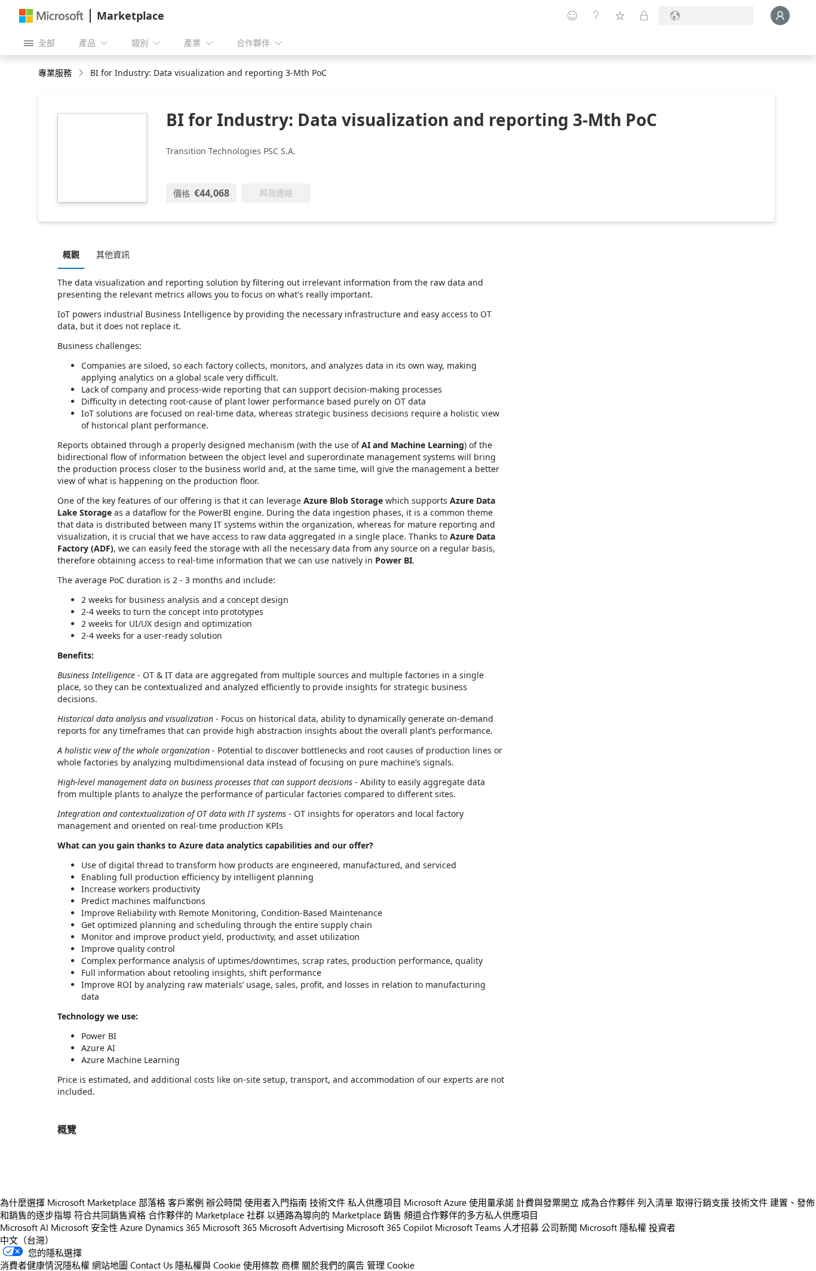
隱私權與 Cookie (208, 1265)
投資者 (662, 1227)
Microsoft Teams (468, 1227)
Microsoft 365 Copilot (389, 1227)
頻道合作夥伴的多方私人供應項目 (471, 1215)
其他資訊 (113, 254)
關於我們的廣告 (333, 1265)
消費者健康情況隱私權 (45, 1265)
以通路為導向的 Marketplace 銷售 (334, 1215)
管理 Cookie (391, 1265)
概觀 (71, 254)
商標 (290, 1265)
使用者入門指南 (275, 1202)
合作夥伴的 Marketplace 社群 (206, 1215)
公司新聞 (559, 1227)
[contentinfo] (82, 73)
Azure (131, 1227)
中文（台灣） (27, 1240)
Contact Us (151, 1265)
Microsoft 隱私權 (612, 1227)
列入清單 (655, 1202)
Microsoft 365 (230, 1227)
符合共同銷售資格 (110, 1215)
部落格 (152, 1202)
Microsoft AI (24, 1227)
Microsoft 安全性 (84, 1227)
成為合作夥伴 (608, 1202)
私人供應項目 (374, 1202)
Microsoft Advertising (301, 1227)
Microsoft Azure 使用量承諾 (459, 1202)
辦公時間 (224, 1202)
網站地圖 (110, 1265)
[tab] (74, 254)
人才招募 (521, 1227)
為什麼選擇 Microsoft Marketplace (68, 1202)
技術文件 (327, 1202)
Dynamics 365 (172, 1227)
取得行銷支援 (702, 1202)
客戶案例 (186, 1202)
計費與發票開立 (547, 1202)
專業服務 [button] (55, 72)
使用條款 (261, 1265)
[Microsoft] (51, 16)
